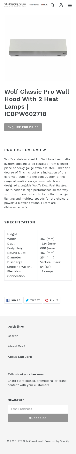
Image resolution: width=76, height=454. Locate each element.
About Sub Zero (20, 357)
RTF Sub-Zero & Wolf (31, 441)
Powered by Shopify (57, 441)
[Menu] (69, 5)
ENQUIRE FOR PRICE (23, 127)
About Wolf (16, 346)
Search (13, 336)
